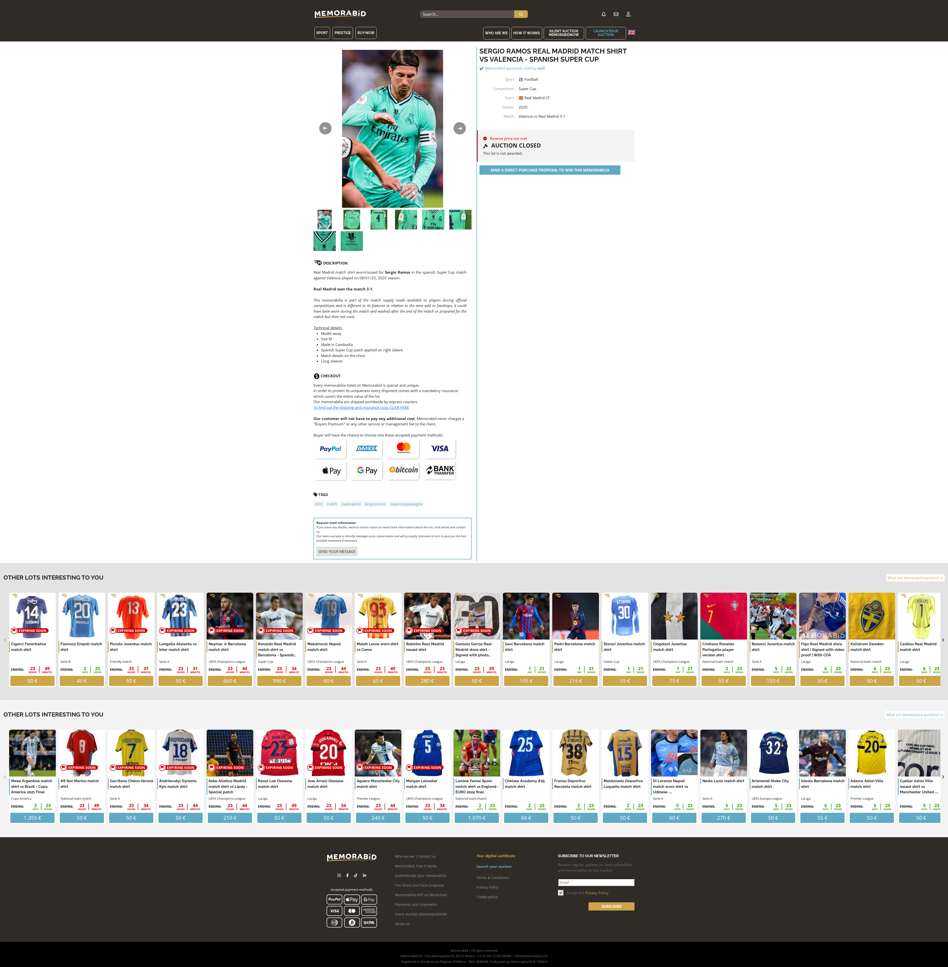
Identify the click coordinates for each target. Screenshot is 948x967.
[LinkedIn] (364, 875)
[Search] (521, 14)
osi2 (541, 68)
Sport (322, 33)
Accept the (588, 892)
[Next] (943, 640)
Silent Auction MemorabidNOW (564, 33)
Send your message (337, 551)
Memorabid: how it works (416, 866)
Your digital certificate (495, 856)
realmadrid (351, 503)
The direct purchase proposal (419, 885)
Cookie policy (487, 896)
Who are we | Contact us (415, 856)
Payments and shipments (416, 904)
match (332, 503)
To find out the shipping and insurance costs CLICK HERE (361, 407)
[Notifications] (603, 14)
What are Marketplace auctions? (913, 715)
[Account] (628, 14)
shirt (318, 503)
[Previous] (5, 640)
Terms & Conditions (492, 877)
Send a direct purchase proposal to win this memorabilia (550, 170)
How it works (526, 33)
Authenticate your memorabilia (421, 875)
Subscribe (611, 906)
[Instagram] (339, 875)
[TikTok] (355, 875)
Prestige (343, 33)
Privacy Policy (487, 887)
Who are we (496, 33)
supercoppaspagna (406, 503)
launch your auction (605, 33)
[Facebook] (347, 875)
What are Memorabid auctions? (914, 578)
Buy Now (366, 33)
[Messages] (616, 14)
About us (402, 923)
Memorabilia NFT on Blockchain (421, 894)
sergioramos (375, 503)
